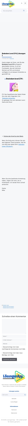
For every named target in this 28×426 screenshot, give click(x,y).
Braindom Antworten (8, 98)
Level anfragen (14, 401)
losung (8, 305)
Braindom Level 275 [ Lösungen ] (8, 307)
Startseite (14, 398)
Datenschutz (14, 413)
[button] (21, 3)
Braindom (4, 305)
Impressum (14, 409)
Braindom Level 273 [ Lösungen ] (8, 306)
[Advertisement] (14, 38)
